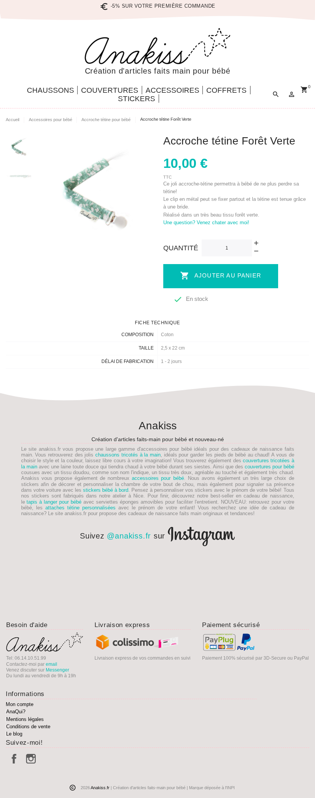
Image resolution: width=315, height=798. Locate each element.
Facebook (14, 758)
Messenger (57, 670)
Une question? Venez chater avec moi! (206, 222)
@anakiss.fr (129, 536)
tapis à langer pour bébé (54, 502)
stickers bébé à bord (105, 490)
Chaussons (50, 90)
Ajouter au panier (220, 275)
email (51, 664)
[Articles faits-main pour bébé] (157, 46)
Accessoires (172, 90)
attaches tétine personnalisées (80, 508)
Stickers (136, 99)
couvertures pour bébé (269, 467)
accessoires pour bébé (158, 478)
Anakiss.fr (101, 787)
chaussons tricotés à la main (128, 455)
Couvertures (109, 90)
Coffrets (226, 90)
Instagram (31, 758)
